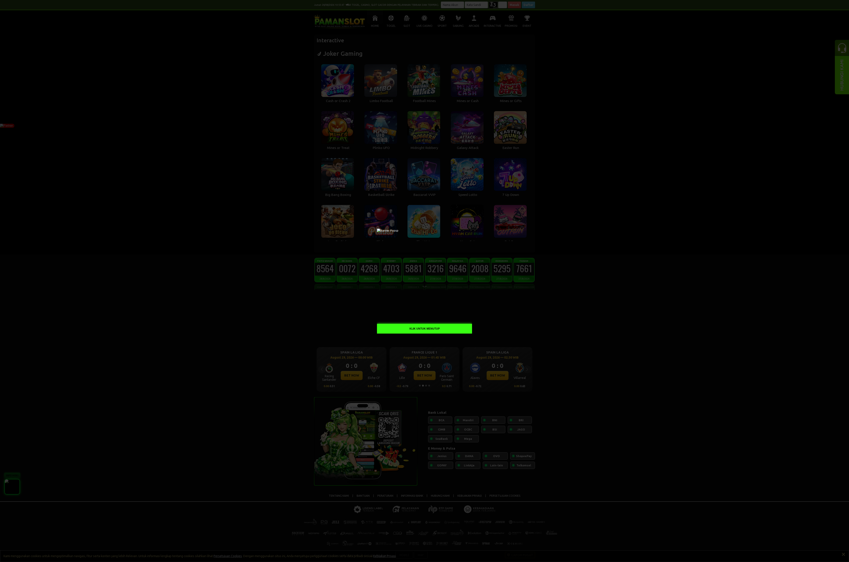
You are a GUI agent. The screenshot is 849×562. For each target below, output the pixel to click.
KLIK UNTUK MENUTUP (424, 328)
